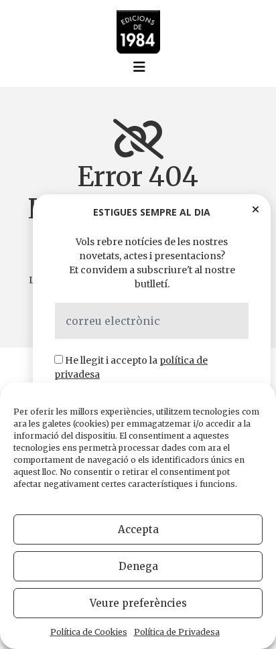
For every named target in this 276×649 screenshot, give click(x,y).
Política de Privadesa (177, 632)
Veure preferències (138, 603)
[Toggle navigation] (139, 67)
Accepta (138, 529)
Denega (138, 566)
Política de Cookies (88, 632)
